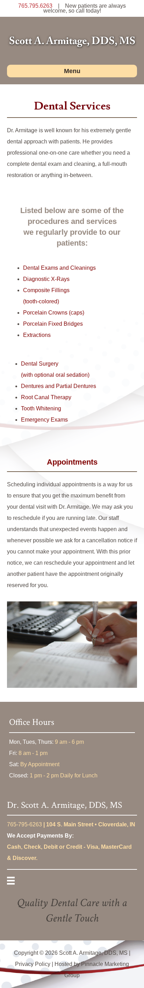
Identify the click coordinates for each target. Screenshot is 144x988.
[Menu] (10, 880)
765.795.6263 (35, 6)
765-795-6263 (24, 824)
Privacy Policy (32, 964)
